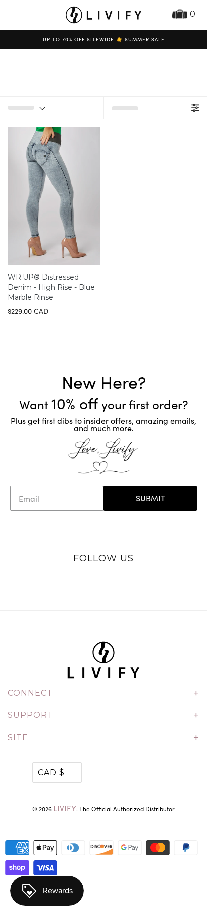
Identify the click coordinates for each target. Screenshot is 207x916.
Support (103, 715)
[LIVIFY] (103, 15)
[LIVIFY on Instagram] (135, 584)
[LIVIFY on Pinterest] (114, 584)
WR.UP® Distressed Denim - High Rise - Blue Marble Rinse (51, 287)
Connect (103, 693)
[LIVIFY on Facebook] (92, 584)
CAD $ (51, 772)
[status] (52, 108)
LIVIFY (64, 808)
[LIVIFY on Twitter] (72, 584)
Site (103, 737)
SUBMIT (150, 498)
